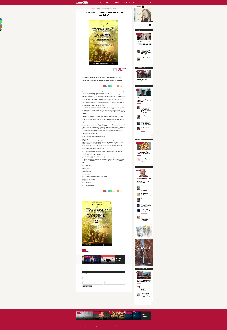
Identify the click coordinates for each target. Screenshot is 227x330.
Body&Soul (108, 2)
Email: (105, 281)
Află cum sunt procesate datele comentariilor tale (108, 289)
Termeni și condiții (108, 326)
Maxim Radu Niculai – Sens (142, 79)
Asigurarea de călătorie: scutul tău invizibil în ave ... (84, 319)
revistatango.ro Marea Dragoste (103, 17)
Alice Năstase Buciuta (140, 47)
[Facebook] (1, 19)
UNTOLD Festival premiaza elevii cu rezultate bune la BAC (107, 8)
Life (100, 256)
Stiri (97, 8)
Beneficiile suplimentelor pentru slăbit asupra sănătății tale (145, 159)
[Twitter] (109, 86)
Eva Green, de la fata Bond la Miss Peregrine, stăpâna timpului (145, 128)
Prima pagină (93, 8)
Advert (77, 312)
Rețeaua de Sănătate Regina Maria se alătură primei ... (106, 262)
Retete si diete (139, 143)
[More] (118, 86)
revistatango (85, 260)
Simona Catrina (143, 206)
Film (137, 89)
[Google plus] (104, 86)
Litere (97, 2)
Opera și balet (85, 256)
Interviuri (138, 170)
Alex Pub (142, 161)
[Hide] (0, 30)
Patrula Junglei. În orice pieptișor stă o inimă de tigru (116, 319)
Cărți (138, 272)
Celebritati (92, 2)
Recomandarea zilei (96, 312)
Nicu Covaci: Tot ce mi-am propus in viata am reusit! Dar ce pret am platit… (146, 210)
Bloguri (123, 2)
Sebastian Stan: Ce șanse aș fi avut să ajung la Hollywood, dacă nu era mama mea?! (146, 116)
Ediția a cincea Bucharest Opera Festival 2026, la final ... (89, 262)
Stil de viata (102, 2)
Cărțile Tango (129, 2)
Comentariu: (84, 276)
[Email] (1, 28)
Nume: (83, 281)
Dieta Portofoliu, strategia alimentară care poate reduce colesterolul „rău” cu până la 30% (143, 152)
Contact (134, 2)
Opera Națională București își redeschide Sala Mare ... (132, 319)
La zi (113, 2)
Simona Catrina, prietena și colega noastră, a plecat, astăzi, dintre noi (146, 188)
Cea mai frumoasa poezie (141, 71)
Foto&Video (117, 2)
